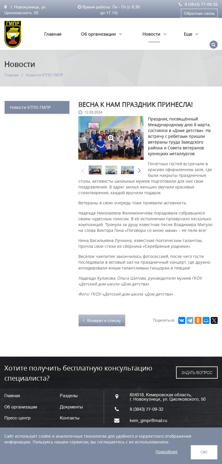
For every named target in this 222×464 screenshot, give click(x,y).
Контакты (69, 418)
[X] (214, 320)
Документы (71, 407)
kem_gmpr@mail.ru (148, 420)
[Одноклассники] (198, 320)
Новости (151, 34)
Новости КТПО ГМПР (30, 107)
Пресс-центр (17, 418)
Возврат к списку (104, 320)
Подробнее (166, 451)
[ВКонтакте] (181, 320)
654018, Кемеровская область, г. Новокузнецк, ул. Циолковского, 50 (168, 397)
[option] (95, 170)
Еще (188, 34)
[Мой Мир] (206, 320)
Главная (52, 34)
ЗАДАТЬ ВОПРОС (196, 372)
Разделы (69, 395)
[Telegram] (189, 320)
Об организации (98, 34)
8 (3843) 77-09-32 (201, 4)
